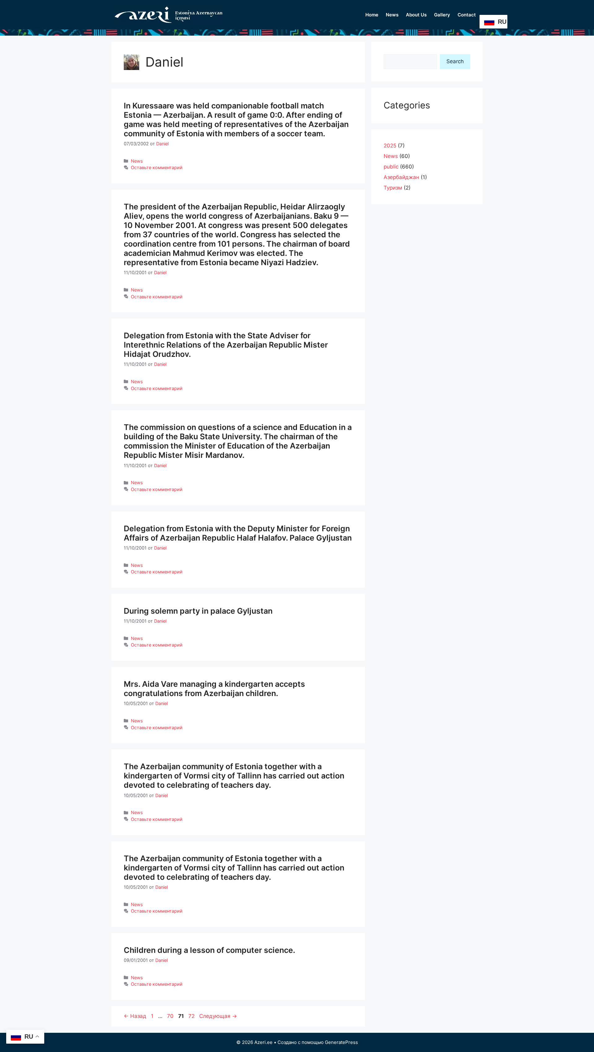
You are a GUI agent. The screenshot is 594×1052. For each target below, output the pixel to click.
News (392, 15)
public (391, 167)
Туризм (393, 188)
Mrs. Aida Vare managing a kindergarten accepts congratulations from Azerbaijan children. (214, 688)
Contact (467, 15)
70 (171, 1016)
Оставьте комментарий (157, 167)
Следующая (218, 1016)
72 (192, 1016)
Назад (135, 1016)
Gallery (442, 15)
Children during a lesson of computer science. (209, 950)
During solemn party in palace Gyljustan (198, 611)
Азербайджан (401, 177)
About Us (416, 15)
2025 (390, 145)
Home (371, 15)
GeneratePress (341, 1042)
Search (455, 61)
